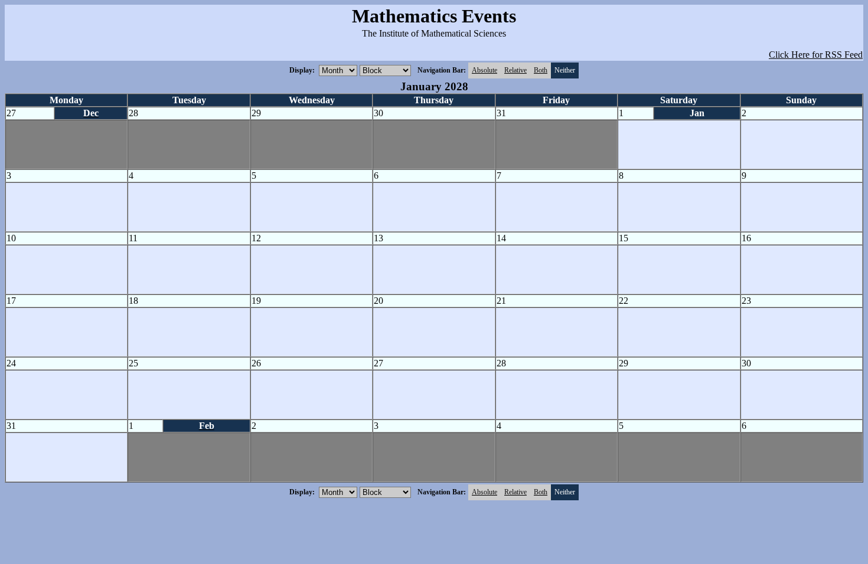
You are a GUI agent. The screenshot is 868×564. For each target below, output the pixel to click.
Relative (515, 70)
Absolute (484, 70)
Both (540, 70)
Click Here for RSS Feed (816, 55)
